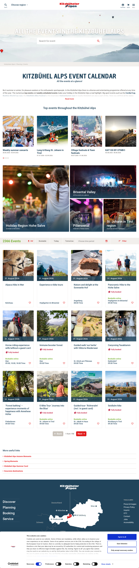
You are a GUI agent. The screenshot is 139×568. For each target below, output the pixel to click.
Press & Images (130, 504)
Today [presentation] (56, 241)
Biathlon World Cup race (13, 96)
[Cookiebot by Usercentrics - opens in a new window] (13, 564)
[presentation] (30, 303)
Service (8, 519)
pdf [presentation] (30, 241)
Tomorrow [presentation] (69, 241)
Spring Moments (11, 461)
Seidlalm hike (114, 405)
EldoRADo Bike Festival (36, 96)
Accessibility (129, 522)
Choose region (19, 5)
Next (80, 433)
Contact (127, 516)
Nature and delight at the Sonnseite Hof (86, 286)
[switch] (58, 564)
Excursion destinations (13, 471)
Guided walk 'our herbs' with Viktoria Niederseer (86, 346)
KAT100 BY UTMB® (115, 150)
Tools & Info (128, 500)
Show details (106, 564)
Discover (9, 502)
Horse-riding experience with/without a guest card (18, 346)
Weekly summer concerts (15, 150)
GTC (125, 513)
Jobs (126, 519)
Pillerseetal (81, 226)
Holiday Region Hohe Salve (25, 226)
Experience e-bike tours (51, 284)
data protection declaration (47, 556)
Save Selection (122, 543)
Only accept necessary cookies (122, 550)
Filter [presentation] (122, 241)
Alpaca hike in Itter (14, 284)
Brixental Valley (84, 192)
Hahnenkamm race (67, 96)
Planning (9, 507)
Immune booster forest (51, 345)
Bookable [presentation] (42, 241)
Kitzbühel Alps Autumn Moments (17, 456)
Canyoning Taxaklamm (119, 345)
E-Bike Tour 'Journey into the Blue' (52, 407)
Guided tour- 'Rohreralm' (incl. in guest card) (86, 407)
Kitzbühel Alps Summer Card (16, 466)
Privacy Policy (129, 507)
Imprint (126, 510)
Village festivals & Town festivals (83, 151)
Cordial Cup (130, 93)
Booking (9, 513)
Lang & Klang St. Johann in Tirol (50, 151)
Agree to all (122, 537)
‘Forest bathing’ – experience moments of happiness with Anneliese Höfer (18, 409)
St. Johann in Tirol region (120, 224)
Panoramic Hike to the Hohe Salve (119, 286)
